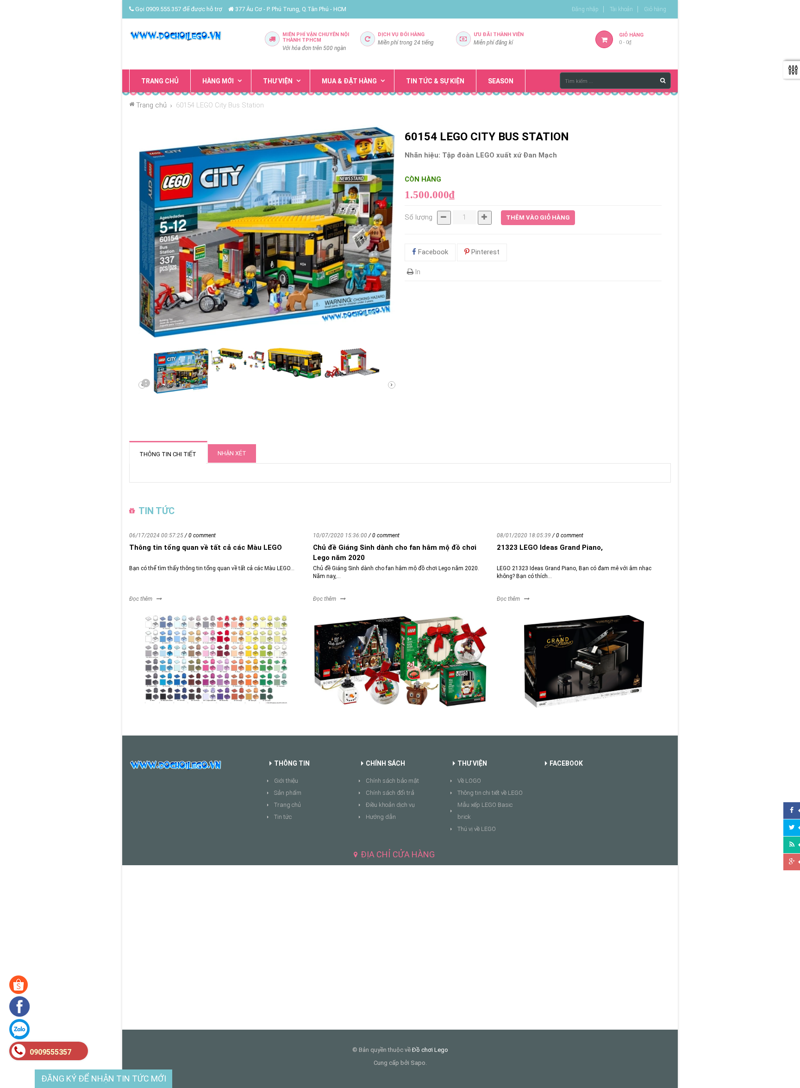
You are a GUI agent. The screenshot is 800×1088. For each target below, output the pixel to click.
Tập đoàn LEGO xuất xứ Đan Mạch (499, 155)
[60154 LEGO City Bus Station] (181, 371)
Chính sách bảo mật (392, 780)
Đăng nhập (585, 9)
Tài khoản (621, 9)
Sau (145, 385)
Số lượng (418, 217)
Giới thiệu (286, 780)
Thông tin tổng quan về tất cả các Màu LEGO (205, 547)
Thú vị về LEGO (476, 828)
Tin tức (283, 816)
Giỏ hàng (655, 9)
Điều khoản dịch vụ (390, 804)
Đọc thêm (140, 599)
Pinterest (484, 252)
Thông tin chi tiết (167, 454)
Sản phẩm (287, 792)
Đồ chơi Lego (430, 1049)
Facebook (432, 252)
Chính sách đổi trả (390, 792)
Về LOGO (469, 780)
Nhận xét (232, 453)
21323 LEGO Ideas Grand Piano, (550, 547)
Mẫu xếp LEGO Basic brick (484, 810)
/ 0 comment (200, 535)
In (416, 272)
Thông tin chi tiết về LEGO (490, 792)
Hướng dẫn (381, 816)
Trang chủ (287, 804)
